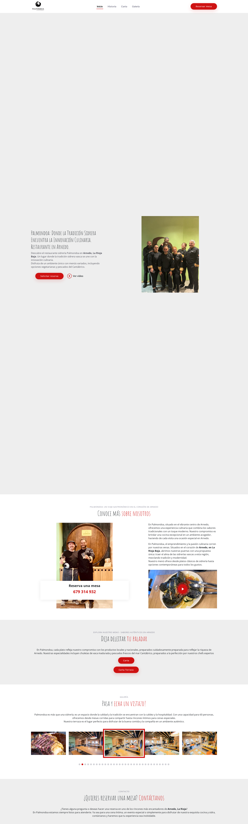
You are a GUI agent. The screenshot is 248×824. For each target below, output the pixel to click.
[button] (79, 764)
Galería (136, 6)
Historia (112, 6)
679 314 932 (84, 591)
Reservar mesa (204, 6)
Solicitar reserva (49, 276)
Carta (124, 6)
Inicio (100, 6)
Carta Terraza (126, 669)
